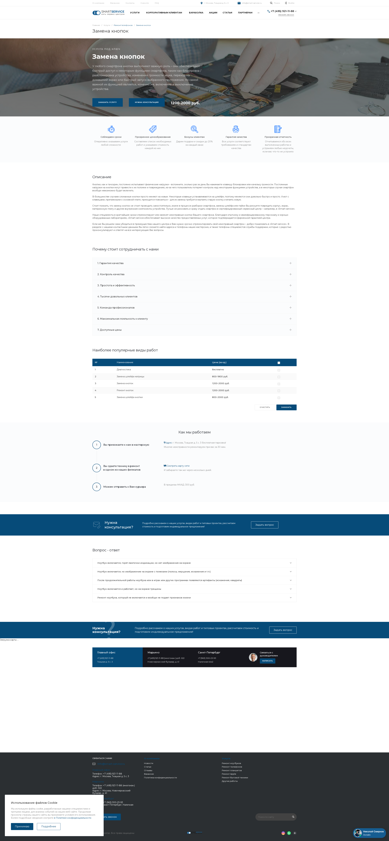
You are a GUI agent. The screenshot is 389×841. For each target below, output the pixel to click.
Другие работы (230, 781)
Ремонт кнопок (125, 390)
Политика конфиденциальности (160, 777)
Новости (145, 3)
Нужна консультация (147, 102)
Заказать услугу (107, 102)
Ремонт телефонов (232, 767)
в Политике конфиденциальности (72, 817)
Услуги (226, 758)
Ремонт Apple (229, 774)
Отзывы (148, 770)
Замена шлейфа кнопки (130, 397)
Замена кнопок (125, 383)
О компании (98, 3)
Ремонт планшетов (232, 770)
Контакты (130, 3)
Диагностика (124, 369)
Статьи (147, 767)
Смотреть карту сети (177, 465)
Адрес (168, 442)
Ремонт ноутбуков (231, 763)
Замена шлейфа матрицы (130, 376)
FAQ (157, 3)
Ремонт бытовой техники (235, 777)
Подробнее (48, 826)
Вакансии (115, 3)
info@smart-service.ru (252, 3)
